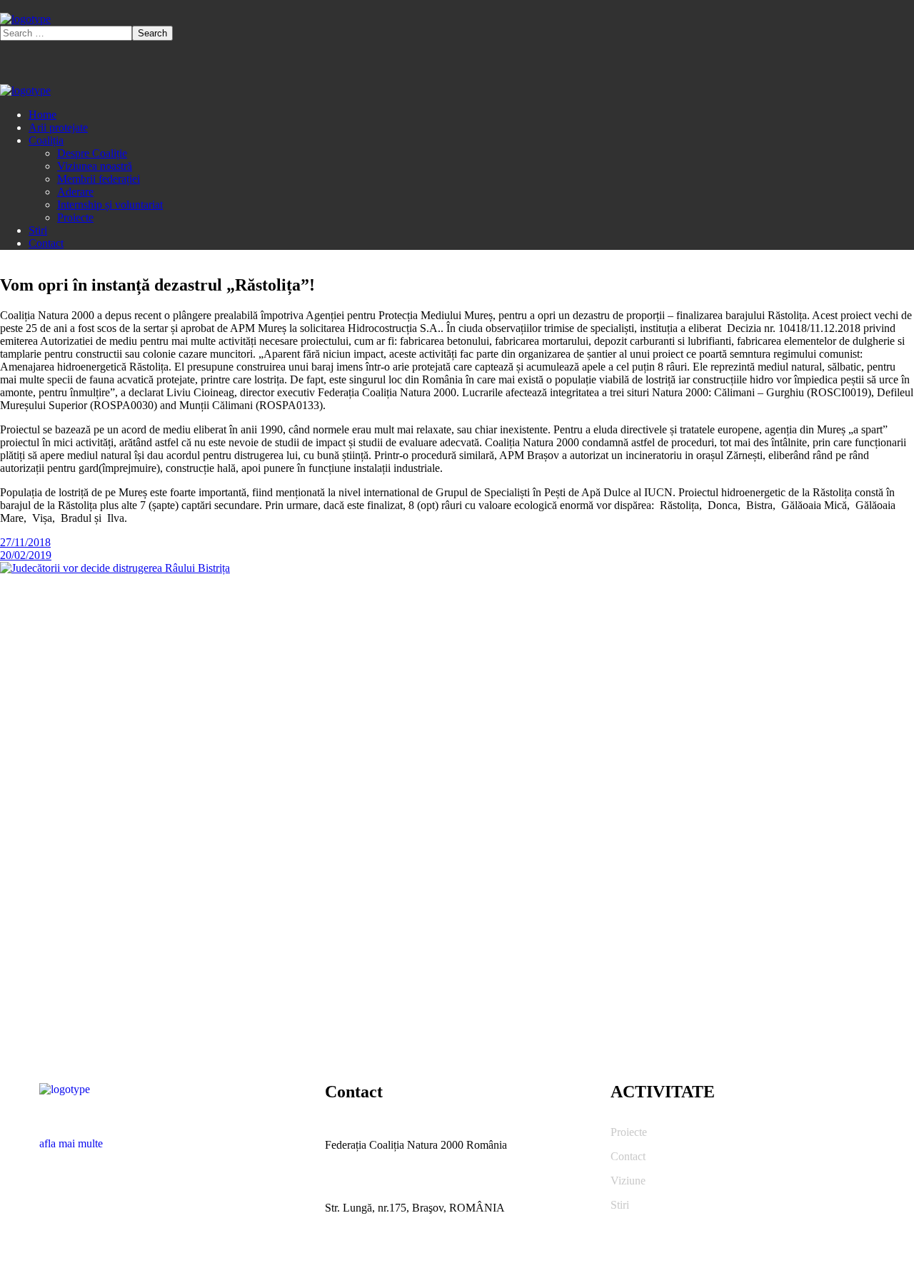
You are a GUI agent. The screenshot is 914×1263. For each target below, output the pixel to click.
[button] (171, 1137)
